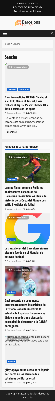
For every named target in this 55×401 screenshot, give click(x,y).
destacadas (24, 89)
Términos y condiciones (27, 11)
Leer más (13, 132)
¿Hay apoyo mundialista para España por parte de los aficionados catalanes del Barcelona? (27, 373)
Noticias (11, 292)
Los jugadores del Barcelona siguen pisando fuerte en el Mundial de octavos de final (26, 252)
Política (11, 361)
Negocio (11, 240)
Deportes (12, 89)
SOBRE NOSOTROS (27, 3)
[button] (5, 33)
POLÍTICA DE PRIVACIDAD (27, 7)
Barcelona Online (14, 113)
